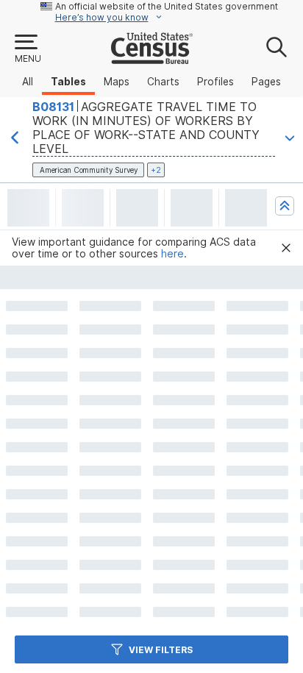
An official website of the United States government (166, 6)
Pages (266, 82)
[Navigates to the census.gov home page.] (152, 58)
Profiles (215, 82)
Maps (116, 82)
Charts (163, 82)
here (172, 254)
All (27, 82)
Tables (68, 82)
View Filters (161, 649)
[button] (27, 49)
